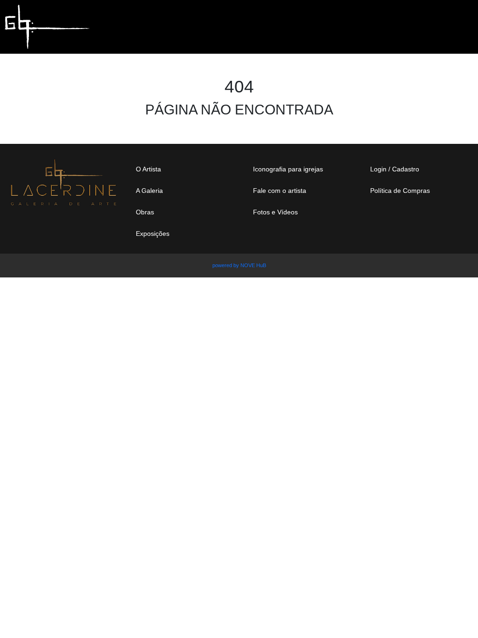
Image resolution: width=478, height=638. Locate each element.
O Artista (148, 169)
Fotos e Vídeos (275, 212)
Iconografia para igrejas (288, 169)
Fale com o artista (279, 190)
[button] (443, 22)
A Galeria (149, 190)
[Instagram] (381, 222)
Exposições (152, 233)
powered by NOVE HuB (239, 265)
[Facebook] (412, 222)
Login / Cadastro (394, 169)
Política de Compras (400, 190)
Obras (145, 212)
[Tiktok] (444, 222)
